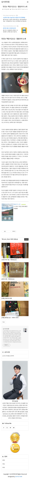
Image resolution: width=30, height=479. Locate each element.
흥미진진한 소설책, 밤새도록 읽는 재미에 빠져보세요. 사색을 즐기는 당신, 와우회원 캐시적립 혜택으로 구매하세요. (15, 20)
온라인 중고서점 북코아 (9, 28)
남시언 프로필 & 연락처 (8, 356)
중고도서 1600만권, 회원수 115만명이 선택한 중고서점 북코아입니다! (10, 31)
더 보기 (26, 239)
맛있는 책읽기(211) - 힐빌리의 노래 (15, 7)
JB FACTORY (18, 476)
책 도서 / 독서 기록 (16, 9)
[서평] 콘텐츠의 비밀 (6, 298)
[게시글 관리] (9, 231)
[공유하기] (7, 231)
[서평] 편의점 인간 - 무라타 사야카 (10, 317)
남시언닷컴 (6, 329)
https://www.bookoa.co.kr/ (9, 26)
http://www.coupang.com (9, 15)
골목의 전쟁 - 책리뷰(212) (7, 279)
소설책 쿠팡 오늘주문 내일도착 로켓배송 (14, 17)
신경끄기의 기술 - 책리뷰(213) (9, 259)
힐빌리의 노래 (16, 204)
